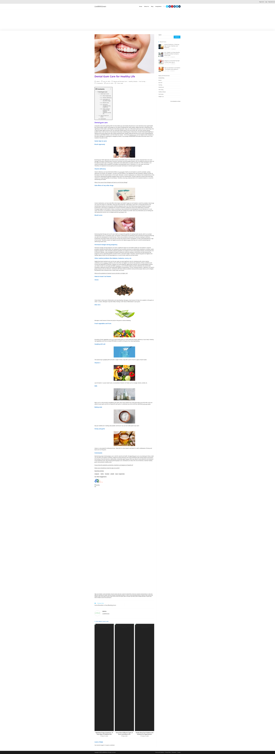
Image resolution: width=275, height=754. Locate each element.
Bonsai (160, 80)
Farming (160, 85)
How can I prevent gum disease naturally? (117, 595)
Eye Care (160, 82)
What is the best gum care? (129, 596)
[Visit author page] (97, 613)
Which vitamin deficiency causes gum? (143, 596)
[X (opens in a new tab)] (167, 6)
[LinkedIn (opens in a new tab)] (177, 6)
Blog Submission (271, 1)
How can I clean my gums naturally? (140, 594)
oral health (121, 172)
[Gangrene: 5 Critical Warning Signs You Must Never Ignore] (161, 62)
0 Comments (99, 83)
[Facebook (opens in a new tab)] (169, 6)
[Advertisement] (137, 20)
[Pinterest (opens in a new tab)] (172, 6)
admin (98, 81)
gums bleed (105, 133)
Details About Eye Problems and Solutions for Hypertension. (144, 733)
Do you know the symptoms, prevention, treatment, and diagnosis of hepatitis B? (114, 465)
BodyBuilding (161, 78)
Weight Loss (161, 96)
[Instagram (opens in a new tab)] (174, 6)
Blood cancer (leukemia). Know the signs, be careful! (107, 468)
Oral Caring (142, 81)
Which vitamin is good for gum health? (103, 597)
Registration (261, 1)
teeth (111, 162)
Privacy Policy (168, 752)
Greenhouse (161, 87)
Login (266, 1)
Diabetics (114, 264)
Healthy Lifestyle (133, 81)
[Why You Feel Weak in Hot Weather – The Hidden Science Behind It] (161, 69)
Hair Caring (161, 89)
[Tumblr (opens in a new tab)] (179, 6)
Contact (178, 752)
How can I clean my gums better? (124, 594)
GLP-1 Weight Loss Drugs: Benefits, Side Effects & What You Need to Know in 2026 (172, 54)
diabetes (106, 263)
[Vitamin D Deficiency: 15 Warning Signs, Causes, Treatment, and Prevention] (161, 46)
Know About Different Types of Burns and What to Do (124, 733)
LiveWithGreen (100, 6)
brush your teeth (146, 404)
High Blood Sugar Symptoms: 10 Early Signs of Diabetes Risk (104, 733)
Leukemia (118, 266)
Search (160, 34)
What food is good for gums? (116, 596)
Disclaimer (174, 752)
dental (148, 130)
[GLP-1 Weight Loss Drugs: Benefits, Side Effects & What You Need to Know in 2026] (161, 54)
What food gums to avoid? (104, 596)
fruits (112, 339)
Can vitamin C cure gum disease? (104, 594)
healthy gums (114, 594)
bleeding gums (132, 135)
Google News (122, 473)
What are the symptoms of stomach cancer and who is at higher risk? (111, 273)
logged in (103, 745)
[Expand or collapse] (111, 89)
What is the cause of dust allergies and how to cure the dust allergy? (111, 182)
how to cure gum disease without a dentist (135, 595)
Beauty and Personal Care (120, 81)
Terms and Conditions (159, 752)
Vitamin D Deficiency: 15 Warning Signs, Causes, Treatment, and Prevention (171, 46)
